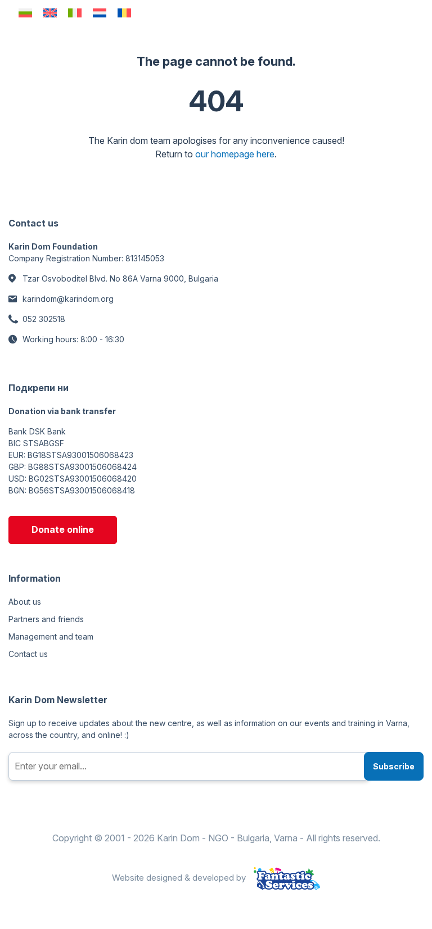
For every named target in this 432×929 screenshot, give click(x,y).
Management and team (50, 636)
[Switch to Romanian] (124, 12)
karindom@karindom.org (68, 298)
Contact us (28, 654)
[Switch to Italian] (74, 12)
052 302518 (43, 319)
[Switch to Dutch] (99, 12)
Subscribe (394, 766)
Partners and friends (46, 619)
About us (24, 601)
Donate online (63, 529)
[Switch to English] (50, 12)
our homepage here (234, 154)
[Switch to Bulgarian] (25, 12)
